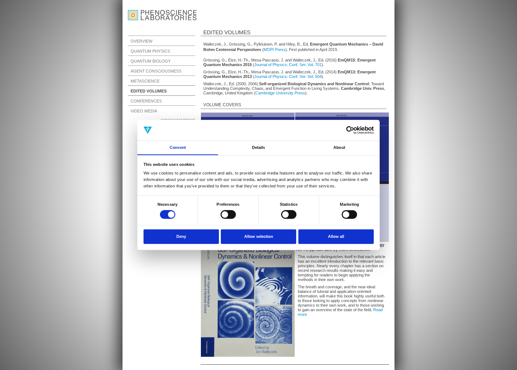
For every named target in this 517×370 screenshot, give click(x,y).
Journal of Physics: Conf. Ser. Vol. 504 (288, 76)
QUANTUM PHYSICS (150, 51)
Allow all (336, 236)
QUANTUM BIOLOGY (151, 61)
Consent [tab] (178, 147)
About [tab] (339, 147)
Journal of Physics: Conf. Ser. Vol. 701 (288, 64)
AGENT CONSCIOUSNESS (156, 71)
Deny (181, 236)
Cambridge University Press (280, 93)
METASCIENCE (145, 81)
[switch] (228, 214)
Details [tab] (258, 147)
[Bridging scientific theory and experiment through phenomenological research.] (162, 12)
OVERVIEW (141, 41)
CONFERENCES (146, 101)
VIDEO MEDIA (144, 111)
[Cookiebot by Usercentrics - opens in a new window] (350, 130)
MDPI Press (274, 49)
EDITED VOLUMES (149, 91)
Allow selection (258, 236)
